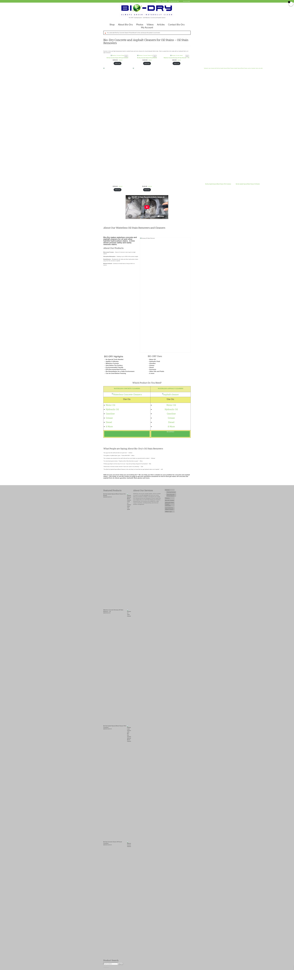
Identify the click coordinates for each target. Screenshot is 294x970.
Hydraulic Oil (112, 409)
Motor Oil (110, 405)
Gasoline (110, 413)
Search (120, 963)
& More (109, 426)
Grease (109, 418)
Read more (147, 63)
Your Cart (186, 1)
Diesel (109, 422)
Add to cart (117, 63)
